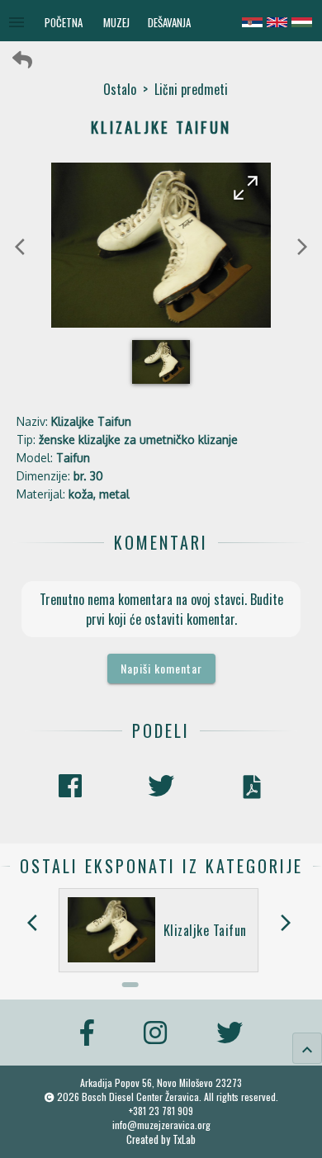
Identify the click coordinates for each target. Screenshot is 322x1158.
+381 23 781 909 (161, 1111)
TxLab (184, 1139)
